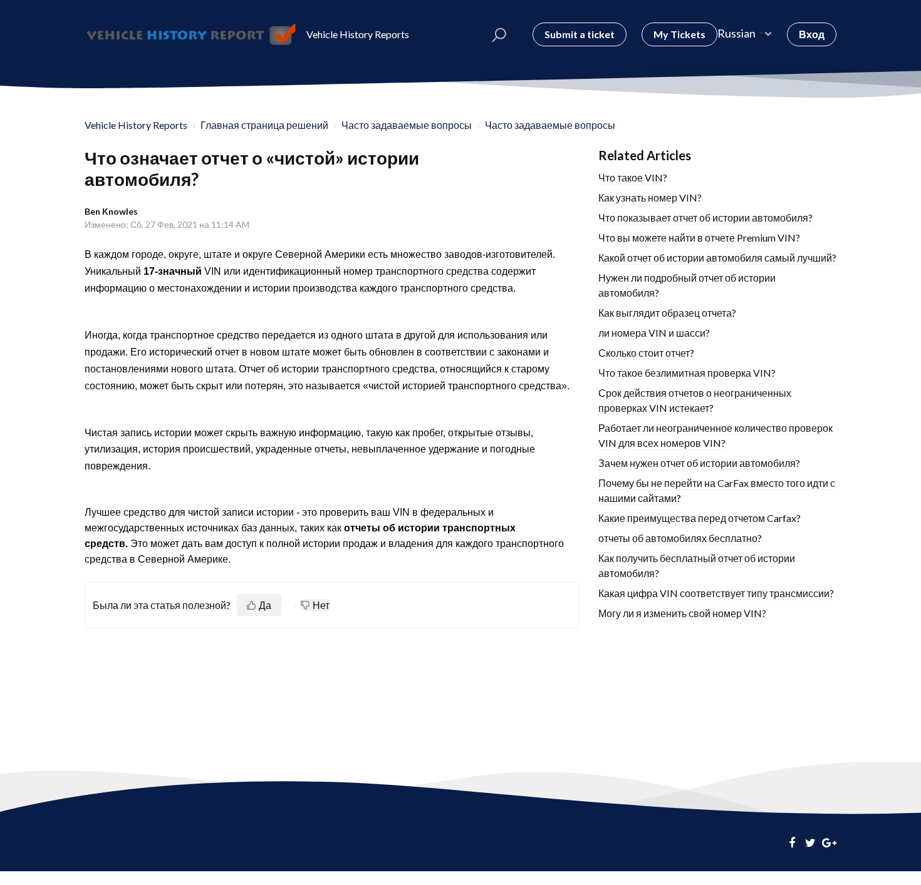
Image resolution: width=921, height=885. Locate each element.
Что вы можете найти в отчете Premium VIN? (699, 237)
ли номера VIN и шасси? (654, 333)
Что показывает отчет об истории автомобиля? (705, 217)
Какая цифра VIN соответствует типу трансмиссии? (716, 593)
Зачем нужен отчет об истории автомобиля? (699, 463)
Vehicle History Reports (136, 125)
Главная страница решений (264, 125)
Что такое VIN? (632, 177)
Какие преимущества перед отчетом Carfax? (699, 518)
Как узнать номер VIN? (650, 197)
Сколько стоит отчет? (646, 353)
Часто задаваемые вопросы (406, 125)
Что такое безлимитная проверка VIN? (687, 373)
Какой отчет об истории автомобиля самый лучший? (717, 257)
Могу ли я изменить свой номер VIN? (682, 613)
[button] (499, 34)
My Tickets (679, 34)
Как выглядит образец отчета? (667, 313)
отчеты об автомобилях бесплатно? (680, 538)
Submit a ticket (579, 34)
